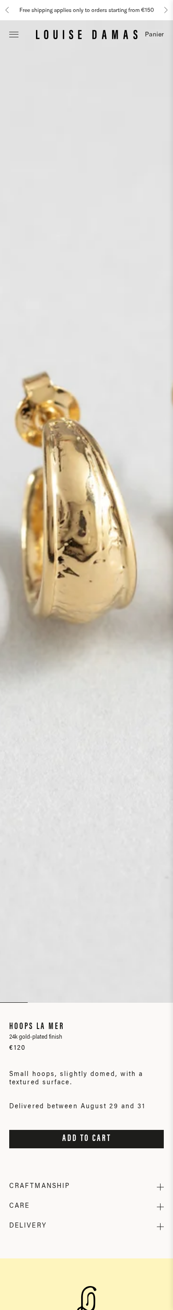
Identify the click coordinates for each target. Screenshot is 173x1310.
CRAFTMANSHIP (39, 1186)
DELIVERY (28, 1226)
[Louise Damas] (86, 34)
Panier (154, 34)
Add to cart (86, 1138)
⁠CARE (19, 1206)
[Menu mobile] (13, 34)
